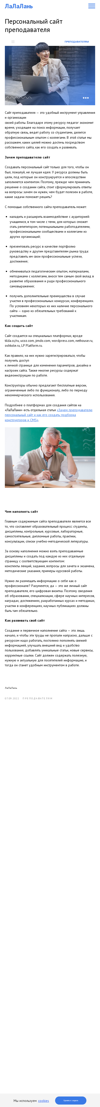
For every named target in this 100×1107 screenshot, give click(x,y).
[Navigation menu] (91, 6)
